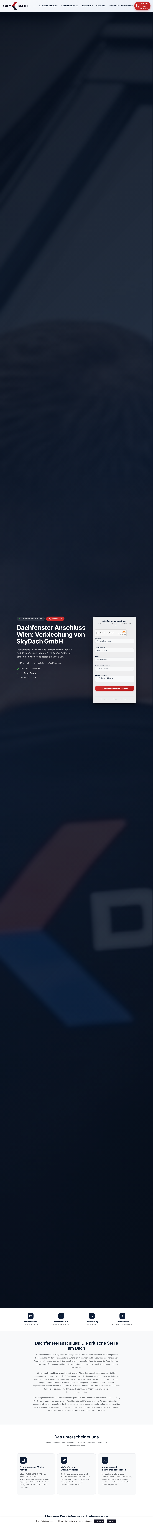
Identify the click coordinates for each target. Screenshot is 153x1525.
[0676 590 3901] (137, 5)
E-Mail (97, 656)
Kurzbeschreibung (101, 675)
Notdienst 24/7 (57, 619)
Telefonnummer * (100, 647)
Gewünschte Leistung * (102, 666)
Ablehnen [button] (111, 1521)
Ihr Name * (98, 638)
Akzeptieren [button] (99, 1521)
